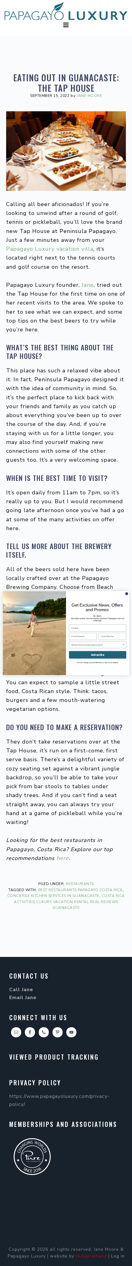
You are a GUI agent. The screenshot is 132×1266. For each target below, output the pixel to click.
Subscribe (97, 654)
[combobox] (96, 644)
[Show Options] (123, 644)
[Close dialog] (126, 593)
